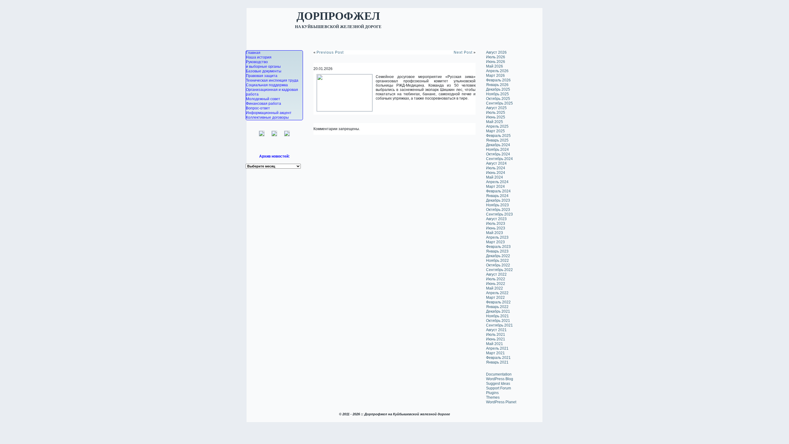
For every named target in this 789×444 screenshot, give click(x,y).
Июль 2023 (495, 223)
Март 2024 (495, 186)
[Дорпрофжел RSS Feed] (246, 423)
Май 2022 (494, 288)
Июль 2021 (495, 334)
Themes (493, 397)
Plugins (492, 393)
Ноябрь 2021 (497, 316)
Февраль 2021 (498, 358)
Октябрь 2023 (498, 210)
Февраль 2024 (498, 191)
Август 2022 (496, 274)
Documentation (499, 374)
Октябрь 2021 (498, 321)
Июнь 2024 (495, 173)
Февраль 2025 (498, 136)
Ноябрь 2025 (497, 94)
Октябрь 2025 (498, 99)
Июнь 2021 (495, 339)
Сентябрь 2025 (499, 103)
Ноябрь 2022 (497, 260)
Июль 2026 (495, 57)
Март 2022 (495, 297)
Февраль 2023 (498, 247)
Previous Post (330, 52)
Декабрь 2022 (498, 256)
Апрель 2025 (497, 126)
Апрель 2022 (497, 293)
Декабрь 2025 (498, 89)
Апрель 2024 (497, 182)
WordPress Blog (499, 379)
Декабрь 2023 (498, 200)
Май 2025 (494, 122)
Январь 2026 (497, 85)
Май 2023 (494, 233)
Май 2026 (494, 66)
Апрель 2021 (497, 348)
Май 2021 (494, 344)
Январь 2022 (497, 307)
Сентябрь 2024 (499, 159)
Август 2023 (496, 219)
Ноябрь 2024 (497, 149)
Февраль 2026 (498, 80)
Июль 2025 (495, 112)
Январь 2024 (497, 196)
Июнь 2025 (495, 117)
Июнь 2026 (495, 62)
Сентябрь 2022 (499, 270)
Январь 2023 (497, 251)
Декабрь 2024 (498, 145)
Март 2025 (495, 131)
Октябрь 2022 (498, 265)
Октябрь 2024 (498, 154)
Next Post (463, 52)
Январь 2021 (497, 362)
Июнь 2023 (495, 228)
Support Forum (498, 388)
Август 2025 (496, 108)
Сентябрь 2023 (499, 214)
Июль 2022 (495, 279)
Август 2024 (496, 163)
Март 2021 (495, 353)
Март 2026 (495, 75)
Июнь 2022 (495, 284)
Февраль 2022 (498, 302)
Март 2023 (495, 242)
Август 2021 (496, 330)
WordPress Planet (501, 402)
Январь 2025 (497, 140)
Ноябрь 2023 (497, 205)
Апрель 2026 (497, 71)
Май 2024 (494, 177)
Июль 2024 (495, 168)
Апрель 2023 (497, 237)
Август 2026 (496, 52)
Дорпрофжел (338, 15)
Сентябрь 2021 (499, 325)
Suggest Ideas (498, 383)
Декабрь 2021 (498, 311)
